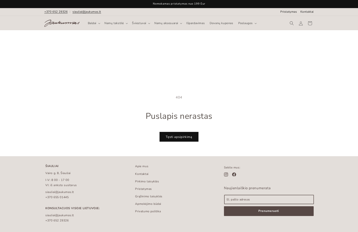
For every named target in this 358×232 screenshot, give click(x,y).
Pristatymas (288, 12)
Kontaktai (307, 12)
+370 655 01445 (57, 197)
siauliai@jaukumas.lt (87, 12)
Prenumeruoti (268, 211)
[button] (93, 23)
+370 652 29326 (56, 12)
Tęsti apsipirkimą (179, 137)
